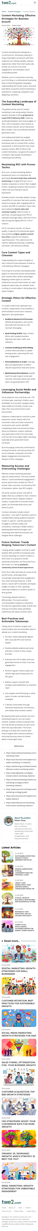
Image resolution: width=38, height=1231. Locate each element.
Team (20, 1208)
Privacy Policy (18, 1211)
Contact (28, 1208)
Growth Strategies (14, 12)
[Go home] (10, 2)
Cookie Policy (30, 1211)
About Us (12, 1208)
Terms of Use (6, 1211)
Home (4, 12)
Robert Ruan (16, 25)
